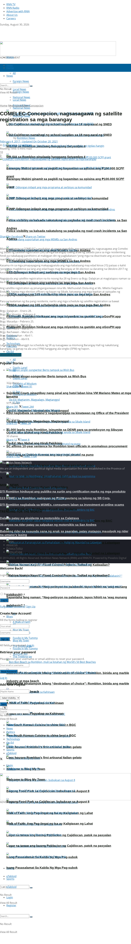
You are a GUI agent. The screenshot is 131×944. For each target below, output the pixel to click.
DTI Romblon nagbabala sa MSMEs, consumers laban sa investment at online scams (62, 504)
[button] (65, 786)
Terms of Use (14, 552)
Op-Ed (10, 742)
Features (11, 735)
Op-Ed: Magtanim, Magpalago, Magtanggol (37, 421)
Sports (10, 879)
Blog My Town (21, 640)
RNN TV (10, 4)
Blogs (9, 616)
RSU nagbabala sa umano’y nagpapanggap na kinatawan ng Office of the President (67, 413)
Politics (10, 732)
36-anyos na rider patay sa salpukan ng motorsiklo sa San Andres (48, 524)
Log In (30, 645)
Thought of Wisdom (25, 383)
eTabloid (11, 887)
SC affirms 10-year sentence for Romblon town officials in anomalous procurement (66, 446)
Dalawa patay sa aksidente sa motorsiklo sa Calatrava (39, 518)
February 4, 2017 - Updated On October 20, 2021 (29, 141)
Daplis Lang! (20, 367)
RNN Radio (12, 8)
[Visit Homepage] (20, 39)
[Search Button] (31, 887)
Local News (19, 100)
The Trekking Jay (22, 656)
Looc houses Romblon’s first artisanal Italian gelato (44, 757)
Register (11, 905)
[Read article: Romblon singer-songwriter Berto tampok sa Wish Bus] (68, 370)
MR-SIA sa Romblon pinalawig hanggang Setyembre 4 (45, 156)
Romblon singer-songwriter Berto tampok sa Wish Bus (46, 376)
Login (9, 897)
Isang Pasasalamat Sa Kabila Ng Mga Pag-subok (42, 867)
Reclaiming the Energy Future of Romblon (37, 487)
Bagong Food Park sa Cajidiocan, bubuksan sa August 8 (47, 801)
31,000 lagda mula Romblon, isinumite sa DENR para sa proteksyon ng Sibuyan (64, 429)
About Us (12, 15)
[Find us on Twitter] (1, 28)
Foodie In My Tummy (25, 648)
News (11, 105)
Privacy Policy (14, 548)
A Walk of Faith (21, 622)
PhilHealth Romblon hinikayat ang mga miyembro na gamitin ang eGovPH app (63, 327)
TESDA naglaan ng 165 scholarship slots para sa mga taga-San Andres (58, 305)
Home (10, 57)
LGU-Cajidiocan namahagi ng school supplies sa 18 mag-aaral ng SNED (59, 135)
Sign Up (30, 606)
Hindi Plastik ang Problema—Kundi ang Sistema (41, 509)
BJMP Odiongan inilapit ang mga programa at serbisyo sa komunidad (57, 209)
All (14, 359)
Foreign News (21, 92)
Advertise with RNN (18, 11)
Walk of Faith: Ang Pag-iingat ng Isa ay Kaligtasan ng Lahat (49, 823)
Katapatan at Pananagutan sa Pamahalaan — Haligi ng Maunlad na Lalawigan (63, 553)
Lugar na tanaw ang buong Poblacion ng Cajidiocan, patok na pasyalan (58, 845)
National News (21, 108)
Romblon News (26, 138)
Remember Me (13, 594)
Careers (11, 18)
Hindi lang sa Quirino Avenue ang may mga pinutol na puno (50, 465)
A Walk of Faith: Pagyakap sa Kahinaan (35, 713)
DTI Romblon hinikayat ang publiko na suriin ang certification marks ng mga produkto (63, 491)
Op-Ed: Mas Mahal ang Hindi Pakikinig (34, 443)
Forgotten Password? (13, 606)
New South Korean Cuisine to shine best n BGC (41, 735)
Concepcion (36, 105)
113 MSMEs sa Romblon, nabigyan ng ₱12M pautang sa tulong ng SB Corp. (55, 498)
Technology (13, 739)
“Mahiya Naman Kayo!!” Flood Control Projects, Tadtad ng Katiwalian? (58, 575)
